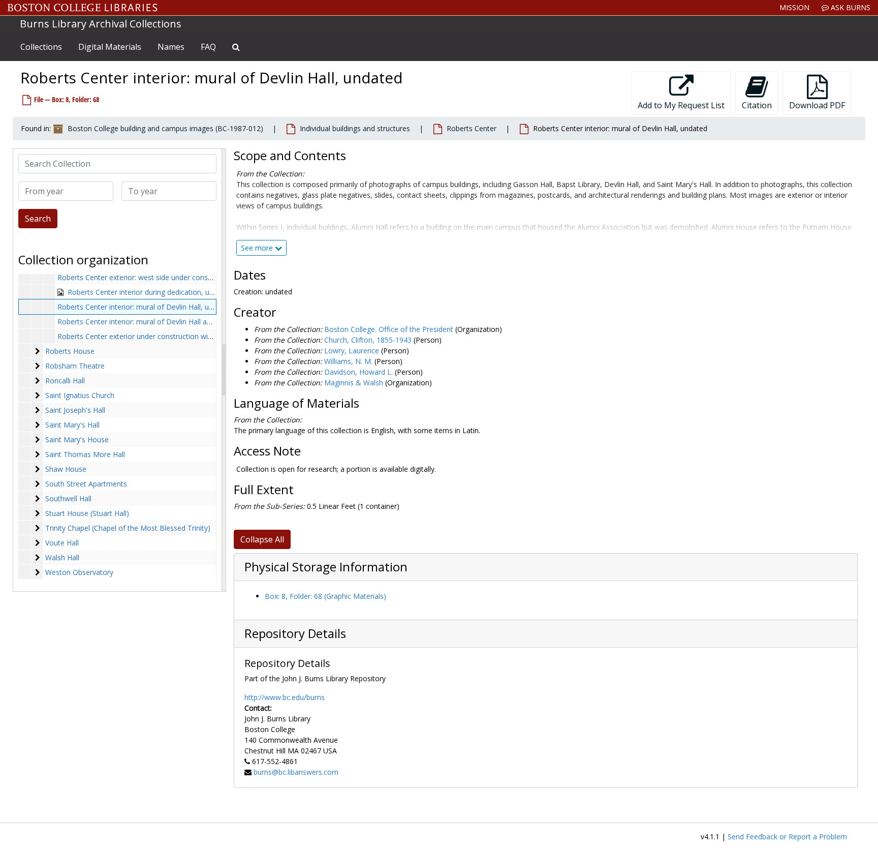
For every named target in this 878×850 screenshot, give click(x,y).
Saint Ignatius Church (79, 395)
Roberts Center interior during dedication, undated (150, 292)
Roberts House (70, 351)
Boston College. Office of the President (388, 329)
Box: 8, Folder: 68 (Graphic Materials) (325, 596)
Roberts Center (471, 128)
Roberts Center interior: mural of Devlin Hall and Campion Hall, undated (174, 321)
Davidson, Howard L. (358, 372)
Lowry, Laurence (351, 350)
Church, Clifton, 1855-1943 (368, 340)
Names (171, 46)
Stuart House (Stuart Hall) (87, 513)
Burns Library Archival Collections (100, 24)
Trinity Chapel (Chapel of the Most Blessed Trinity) (127, 528)
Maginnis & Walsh (353, 382)
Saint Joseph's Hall (75, 410)
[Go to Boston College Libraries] (83, 7)
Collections (41, 46)
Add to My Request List (681, 105)
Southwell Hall (68, 498)
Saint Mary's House (77, 439)
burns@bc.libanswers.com (296, 772)
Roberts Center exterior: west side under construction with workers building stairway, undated (211, 277)
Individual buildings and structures (355, 128)
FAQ (208, 46)
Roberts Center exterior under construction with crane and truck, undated (177, 336)
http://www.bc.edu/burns (284, 697)
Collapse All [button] (262, 539)
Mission (794, 7)
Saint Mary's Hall (72, 425)
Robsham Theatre (75, 366)
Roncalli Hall (65, 380)
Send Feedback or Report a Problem (787, 836)
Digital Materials (109, 46)
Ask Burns (849, 7)
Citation (757, 105)
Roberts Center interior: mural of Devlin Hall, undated (144, 307)
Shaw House (65, 469)
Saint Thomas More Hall (85, 454)
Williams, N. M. (348, 361)
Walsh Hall (62, 557)
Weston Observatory (79, 572)
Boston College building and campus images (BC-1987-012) (165, 128)
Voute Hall (62, 543)
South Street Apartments (86, 484)
